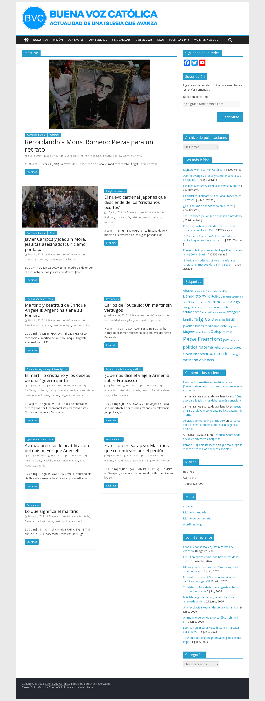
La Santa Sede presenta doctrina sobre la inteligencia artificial (212, 425)
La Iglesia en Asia (115, 191)
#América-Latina (36, 135)
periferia (156, 320)
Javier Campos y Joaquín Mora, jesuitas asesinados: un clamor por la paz (56, 244)
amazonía (199, 290)
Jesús (160, 40)
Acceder (188, 506)
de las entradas (195, 512)
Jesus (136, 320)
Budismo (109, 217)
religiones (66, 395)
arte (224, 291)
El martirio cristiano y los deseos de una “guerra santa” (57, 377)
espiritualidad (112, 320)
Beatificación (32, 325)
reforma (205, 347)
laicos (199, 326)
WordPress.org (192, 524)
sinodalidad (191, 354)
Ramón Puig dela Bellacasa (200, 445)
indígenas (220, 319)
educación (208, 312)
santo (126, 155)
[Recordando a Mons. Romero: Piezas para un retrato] (99, 62)
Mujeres (189, 331)
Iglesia (136, 390)
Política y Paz (179, 40)
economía (222, 307)
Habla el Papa (114, 439)
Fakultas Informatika (196, 382)
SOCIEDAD (207, 354)
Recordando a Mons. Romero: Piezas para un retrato (89, 145)
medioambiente (216, 326)
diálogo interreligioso (61, 390)
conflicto (188, 302)
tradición (109, 222)
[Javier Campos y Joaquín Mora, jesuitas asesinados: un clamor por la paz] (60, 188)
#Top (52, 233)
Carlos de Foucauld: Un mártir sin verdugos (138, 307)
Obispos (218, 331)
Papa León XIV (97, 40)
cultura (213, 302)
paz (61, 259)
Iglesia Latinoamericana (40, 299)
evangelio (126, 320)
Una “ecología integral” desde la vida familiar (211, 607)
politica (86, 325)
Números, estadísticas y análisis (123, 369)
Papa (229, 332)
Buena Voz (52, 155)
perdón (55, 395)
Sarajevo (150, 460)
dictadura (46, 325)
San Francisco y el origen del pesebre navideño (212, 216)
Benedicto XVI (195, 296)
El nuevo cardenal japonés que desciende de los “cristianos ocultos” (135, 202)
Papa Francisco (160, 390)
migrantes (234, 326)
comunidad (31, 259)
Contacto (75, 40)
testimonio (136, 155)
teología (234, 354)
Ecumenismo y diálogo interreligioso (47, 369)
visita (125, 395)
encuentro (220, 312)
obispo (67, 325)
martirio (106, 155)
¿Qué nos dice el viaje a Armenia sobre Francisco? (136, 377)
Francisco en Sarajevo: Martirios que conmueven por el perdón (136, 447)
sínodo (222, 353)
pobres (117, 155)
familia (188, 319)
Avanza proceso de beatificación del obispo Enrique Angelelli (57, 447)
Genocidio (126, 390)
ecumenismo (111, 390)
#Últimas (54, 135)
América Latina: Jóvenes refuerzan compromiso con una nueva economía (212, 386)
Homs (50, 521)
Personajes (112, 299)
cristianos (121, 217)
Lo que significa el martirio (52, 511)
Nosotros (40, 40)
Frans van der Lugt (35, 521)
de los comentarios (198, 518)
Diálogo (233, 301)
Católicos (30, 390)
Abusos (188, 290)
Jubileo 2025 (143, 40)
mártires (136, 217)
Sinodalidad (121, 40)
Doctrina (211, 307)
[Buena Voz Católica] (26, 40)
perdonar (138, 460)
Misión (58, 40)
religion (157, 217)
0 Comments (71, 155)
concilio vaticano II (233, 296)
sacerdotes (234, 347)
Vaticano (190, 359)
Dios (223, 302)
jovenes (188, 326)
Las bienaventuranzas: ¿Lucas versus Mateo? (211, 186)
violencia (70, 259)
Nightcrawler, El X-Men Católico (203, 169)
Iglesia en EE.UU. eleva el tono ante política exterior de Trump (212, 410)
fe (129, 217)
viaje (106, 395)
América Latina (93, 155)
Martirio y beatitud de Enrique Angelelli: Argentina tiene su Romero (55, 310)
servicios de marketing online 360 (204, 420)
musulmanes (42, 395)
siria (67, 521)
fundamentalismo (84, 390)
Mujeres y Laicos (206, 40)
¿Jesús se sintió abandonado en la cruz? (208, 206)
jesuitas (43, 259)
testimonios (162, 460)
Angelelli (47, 460)
